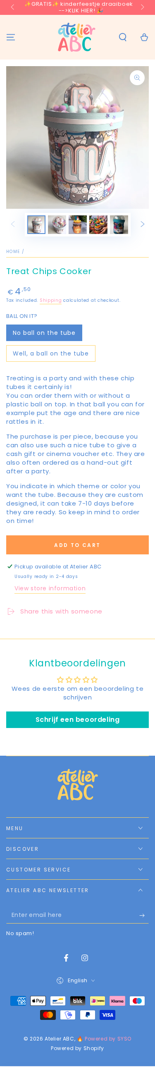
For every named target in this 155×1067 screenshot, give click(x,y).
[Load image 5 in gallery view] (119, 224)
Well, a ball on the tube (51, 353)
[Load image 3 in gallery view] (78, 224)
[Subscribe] (144, 915)
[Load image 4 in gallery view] (98, 224)
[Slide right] (142, 7)
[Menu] (10, 37)
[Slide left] (13, 7)
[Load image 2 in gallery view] (57, 224)
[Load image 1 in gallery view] (36, 224)
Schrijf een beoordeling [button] (78, 719)
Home (13, 251)
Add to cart (77, 545)
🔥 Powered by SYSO (104, 1038)
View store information (50, 588)
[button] (123, 37)
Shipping (51, 300)
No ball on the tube (44, 333)
